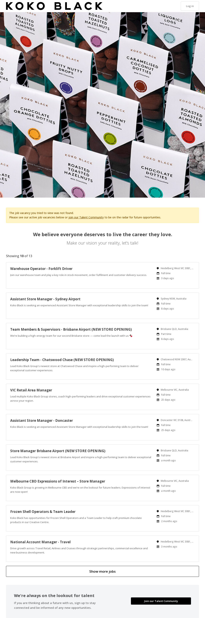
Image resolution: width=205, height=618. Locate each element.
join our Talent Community (86, 217)
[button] (190, 6)
